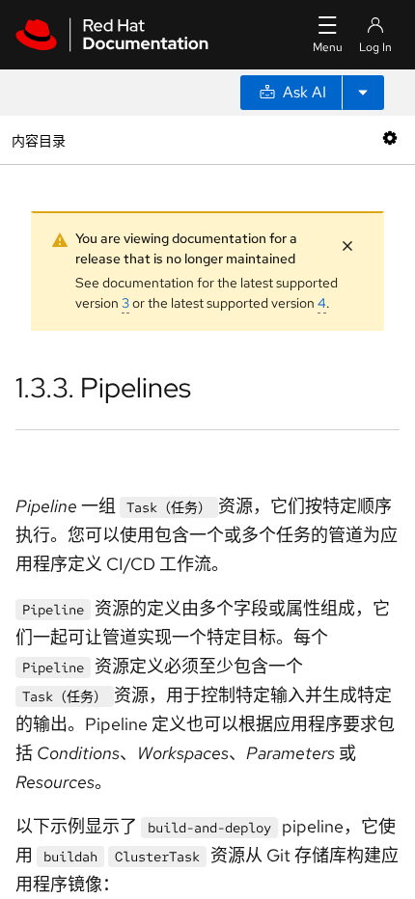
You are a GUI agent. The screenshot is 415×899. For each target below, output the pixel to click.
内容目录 (38, 139)
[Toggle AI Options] (363, 92)
